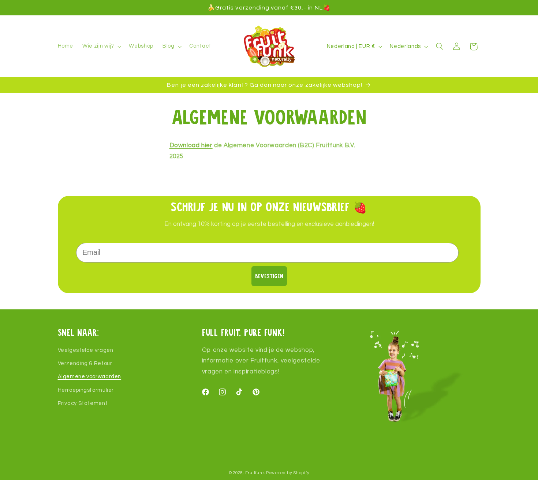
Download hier (191, 145)
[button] (101, 46)
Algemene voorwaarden (90, 377)
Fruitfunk (255, 473)
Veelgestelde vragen (85, 350)
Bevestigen (269, 276)
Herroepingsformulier (86, 390)
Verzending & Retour (85, 363)
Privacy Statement (83, 403)
